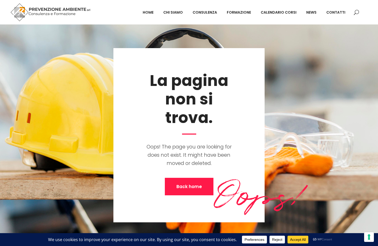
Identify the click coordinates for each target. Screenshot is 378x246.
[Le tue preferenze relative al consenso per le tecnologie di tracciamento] (369, 237)
